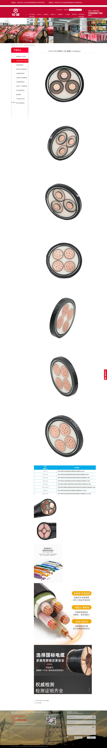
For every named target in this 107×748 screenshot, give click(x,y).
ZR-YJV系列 (38, 702)
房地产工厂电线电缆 (21, 86)
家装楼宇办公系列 (21, 56)
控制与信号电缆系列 (21, 69)
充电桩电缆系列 (20, 82)
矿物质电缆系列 (20, 73)
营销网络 (60, 14)
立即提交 (91, 737)
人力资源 (67, 14)
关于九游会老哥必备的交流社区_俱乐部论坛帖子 (32, 15)
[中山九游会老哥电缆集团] (15, 15)
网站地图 (66, 9)
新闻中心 (53, 14)
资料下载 (74, 14)
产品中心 (39, 14)
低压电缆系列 (19, 65)
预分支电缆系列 (20, 103)
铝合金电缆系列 (20, 90)
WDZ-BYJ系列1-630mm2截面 (42, 700)
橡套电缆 (18, 94)
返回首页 (60, 9)
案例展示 (46, 14)
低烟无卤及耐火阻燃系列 (29, 45)
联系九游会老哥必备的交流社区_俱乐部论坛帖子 (81, 15)
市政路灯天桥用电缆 (21, 77)
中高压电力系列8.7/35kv (18, 100)
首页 (17, 45)
